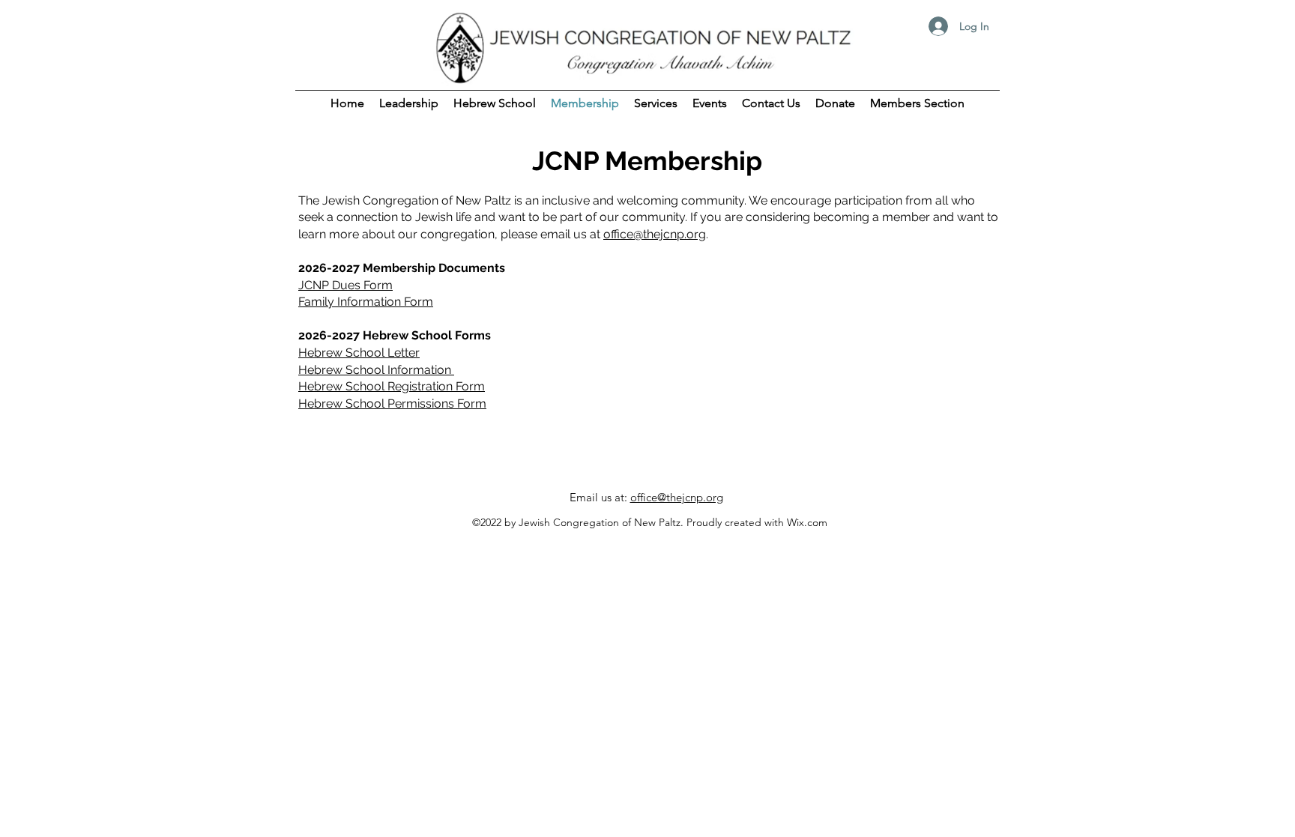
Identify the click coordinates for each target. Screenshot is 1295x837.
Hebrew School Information (376, 370)
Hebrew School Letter (359, 352)
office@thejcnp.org (654, 234)
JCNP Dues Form (345, 285)
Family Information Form (365, 301)
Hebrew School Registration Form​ (391, 386)
